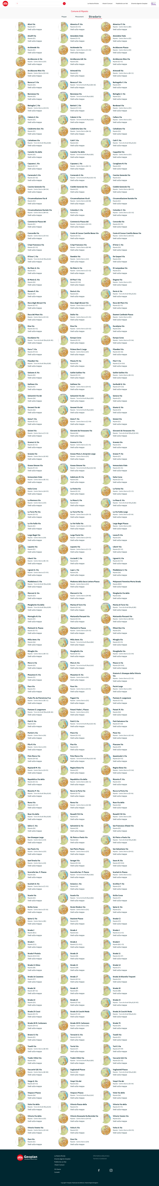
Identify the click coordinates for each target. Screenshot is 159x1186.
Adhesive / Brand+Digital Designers (89, 1182)
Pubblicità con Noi (122, 3)
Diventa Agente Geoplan (139, 3)
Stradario (95, 16)
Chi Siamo (57, 1169)
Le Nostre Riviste (93, 3)
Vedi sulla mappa (35, 29)
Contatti (57, 1172)
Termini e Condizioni (100, 1158)
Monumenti (79, 17)
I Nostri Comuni (107, 3)
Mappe (64, 17)
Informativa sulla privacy (101, 1156)
